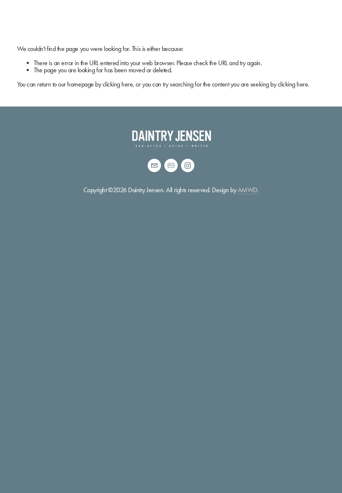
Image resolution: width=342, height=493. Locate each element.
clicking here (118, 84)
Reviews (210, 20)
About (26, 20)
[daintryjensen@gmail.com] (154, 165)
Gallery (100, 20)
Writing (172, 20)
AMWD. (248, 190)
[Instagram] (187, 165)
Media (136, 20)
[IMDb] (171, 165)
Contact (249, 20)
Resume (62, 20)
